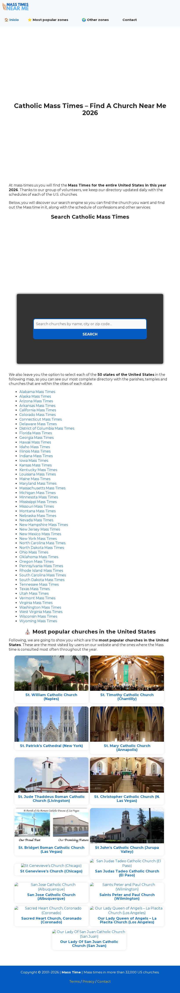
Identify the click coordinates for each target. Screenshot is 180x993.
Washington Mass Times (40, 607)
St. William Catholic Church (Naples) (51, 697)
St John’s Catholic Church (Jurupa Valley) (127, 850)
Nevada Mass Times (36, 520)
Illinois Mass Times (34, 451)
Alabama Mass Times (37, 392)
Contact (129, 20)
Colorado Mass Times (37, 415)
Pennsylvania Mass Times (41, 566)
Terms (74, 981)
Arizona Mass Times (36, 401)
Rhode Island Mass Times (41, 570)
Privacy (88, 981)
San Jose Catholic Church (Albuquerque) (51, 897)
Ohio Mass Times (33, 552)
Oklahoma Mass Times (38, 557)
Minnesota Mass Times (38, 497)
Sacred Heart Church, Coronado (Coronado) (51, 920)
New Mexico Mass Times (40, 534)
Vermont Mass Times (37, 598)
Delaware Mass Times (38, 424)
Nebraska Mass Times (37, 516)
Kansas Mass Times (35, 465)
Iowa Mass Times (33, 460)
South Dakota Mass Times (41, 580)
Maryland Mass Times (37, 483)
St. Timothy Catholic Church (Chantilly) (127, 697)
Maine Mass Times (34, 479)
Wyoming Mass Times (38, 621)
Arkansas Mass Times (37, 406)
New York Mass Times (38, 539)
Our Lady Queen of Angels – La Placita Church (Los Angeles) (127, 920)
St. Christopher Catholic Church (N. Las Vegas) (127, 799)
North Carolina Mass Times (42, 543)
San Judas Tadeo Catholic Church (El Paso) (127, 873)
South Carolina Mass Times (42, 575)
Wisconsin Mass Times (38, 616)
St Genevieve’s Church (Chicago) (51, 871)
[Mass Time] (16, 6)
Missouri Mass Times (36, 506)
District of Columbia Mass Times (46, 428)
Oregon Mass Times (36, 561)
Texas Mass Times (34, 589)
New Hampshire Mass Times (43, 525)
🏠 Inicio (11, 20)
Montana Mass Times (37, 511)
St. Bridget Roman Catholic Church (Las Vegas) (51, 850)
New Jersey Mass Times (39, 529)
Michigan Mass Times (37, 493)
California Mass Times (37, 410)
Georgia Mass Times (36, 438)
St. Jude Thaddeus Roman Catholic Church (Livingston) (51, 799)
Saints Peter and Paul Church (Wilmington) (127, 897)
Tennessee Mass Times (39, 584)
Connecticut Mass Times (40, 419)
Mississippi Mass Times (38, 502)
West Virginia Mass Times (40, 612)
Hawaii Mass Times (35, 442)
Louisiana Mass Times (37, 474)
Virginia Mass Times (35, 603)
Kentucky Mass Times (38, 470)
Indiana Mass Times (36, 456)
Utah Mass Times (34, 593)
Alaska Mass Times (35, 396)
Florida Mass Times (35, 433)
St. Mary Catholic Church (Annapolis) (127, 748)
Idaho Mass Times (34, 447)
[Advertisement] (90, 68)
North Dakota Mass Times (41, 548)
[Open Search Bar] (173, 19)
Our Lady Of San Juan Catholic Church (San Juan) (89, 944)
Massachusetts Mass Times (42, 488)
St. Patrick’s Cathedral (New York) (51, 746)
